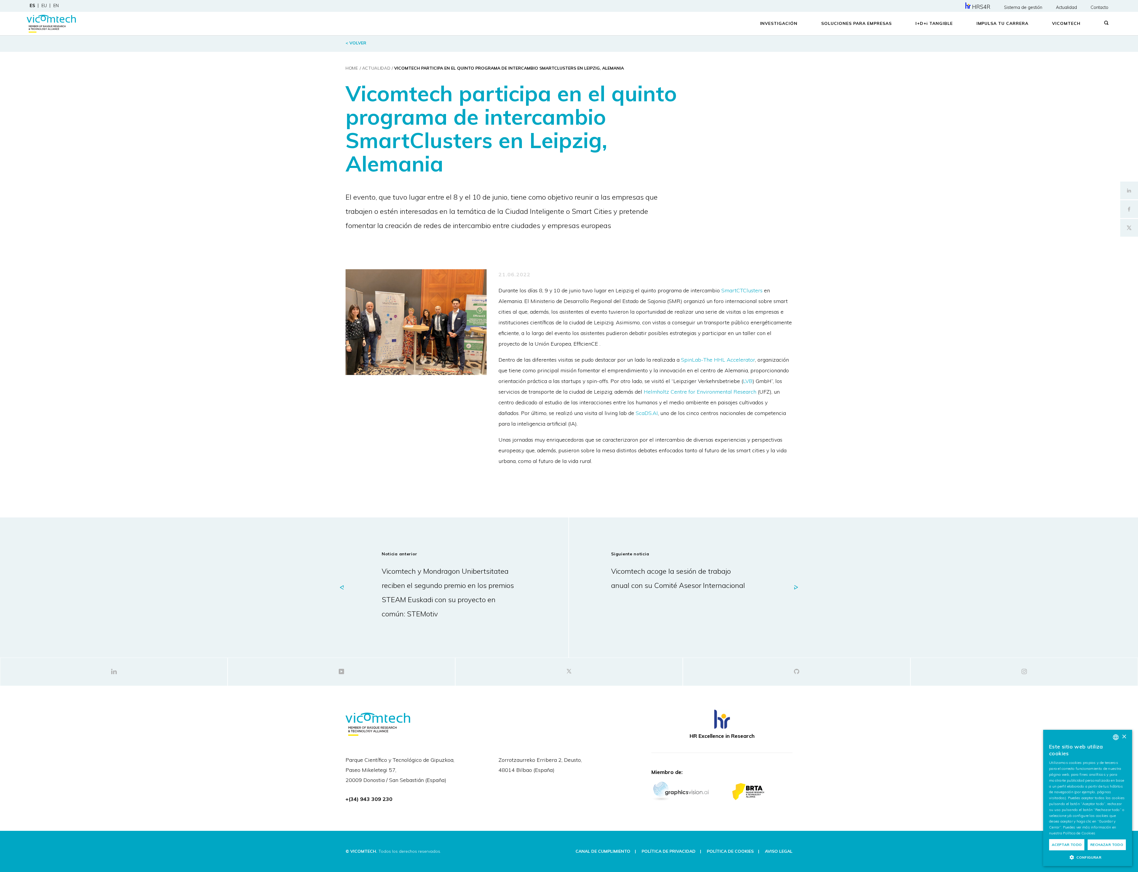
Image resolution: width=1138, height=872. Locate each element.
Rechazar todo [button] (1106, 844)
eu (44, 6)
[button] (1087, 857)
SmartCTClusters (742, 290)
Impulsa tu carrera (1002, 23)
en (56, 6)
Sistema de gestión (1023, 7)
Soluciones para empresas (856, 23)
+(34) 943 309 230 (369, 799)
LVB (747, 381)
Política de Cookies (1079, 833)
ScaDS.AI (647, 413)
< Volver (356, 43)
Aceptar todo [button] (1067, 844)
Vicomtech (1066, 23)
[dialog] (1087, 798)
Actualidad (1066, 7)
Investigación (779, 23)
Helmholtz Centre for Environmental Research (700, 391)
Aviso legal (778, 851)
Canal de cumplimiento (603, 851)
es (32, 6)
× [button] (1124, 737)
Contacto (1099, 7)
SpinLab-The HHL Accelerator (718, 359)
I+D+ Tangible (934, 23)
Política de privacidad (669, 851)
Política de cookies (730, 851)
